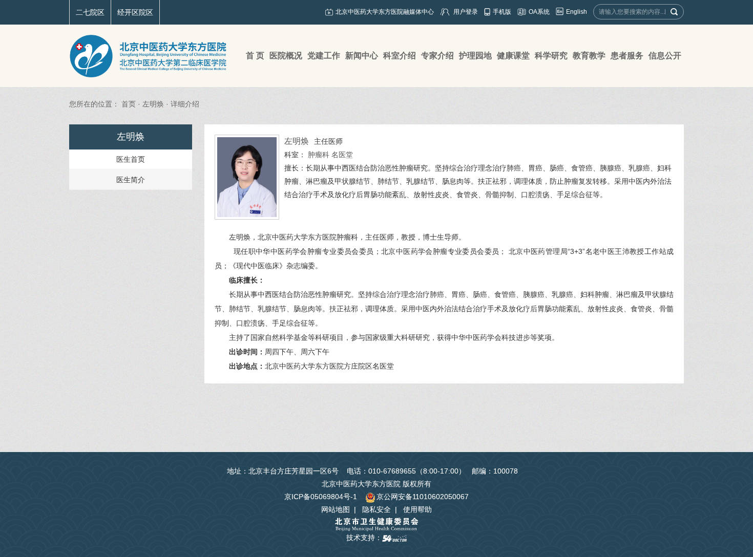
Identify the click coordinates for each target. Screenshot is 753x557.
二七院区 (90, 12)
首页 (128, 104)
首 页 (255, 55)
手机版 (502, 11)
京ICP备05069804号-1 (320, 496)
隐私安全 (376, 509)
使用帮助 (417, 509)
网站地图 (335, 509)
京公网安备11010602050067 (422, 496)
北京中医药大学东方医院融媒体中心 (385, 11)
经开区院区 (135, 12)
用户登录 (465, 11)
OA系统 (539, 11)
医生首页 (130, 159)
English (576, 11)
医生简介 (130, 180)
